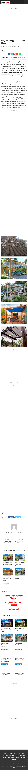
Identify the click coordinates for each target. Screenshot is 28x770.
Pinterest (14, 598)
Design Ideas (5, 619)
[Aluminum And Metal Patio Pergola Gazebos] (21, 653)
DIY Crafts (11, 766)
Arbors (14, 759)
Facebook (9, 596)
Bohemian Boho (17, 766)
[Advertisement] (14, 24)
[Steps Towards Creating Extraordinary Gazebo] (7, 638)
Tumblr (11, 609)
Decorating (18, 619)
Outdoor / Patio (7, 755)
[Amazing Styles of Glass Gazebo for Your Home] (7, 623)
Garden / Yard (20, 753)
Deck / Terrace (5, 634)
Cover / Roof (6, 554)
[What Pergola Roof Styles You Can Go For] (8, 571)
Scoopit (14, 605)
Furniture (23, 757)
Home (5, 753)
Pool (12, 757)
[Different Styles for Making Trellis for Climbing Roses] (7, 653)
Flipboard (18, 602)
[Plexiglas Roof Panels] (20, 571)
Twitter (18, 596)
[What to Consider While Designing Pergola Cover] (8, 557)
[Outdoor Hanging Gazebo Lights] (7, 667)
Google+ (8, 602)
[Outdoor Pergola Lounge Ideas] (21, 667)
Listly (18, 609)
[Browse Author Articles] (14, 527)
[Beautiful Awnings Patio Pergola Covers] (20, 557)
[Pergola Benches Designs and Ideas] (21, 623)
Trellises (17, 757)
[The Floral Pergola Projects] (21, 638)
